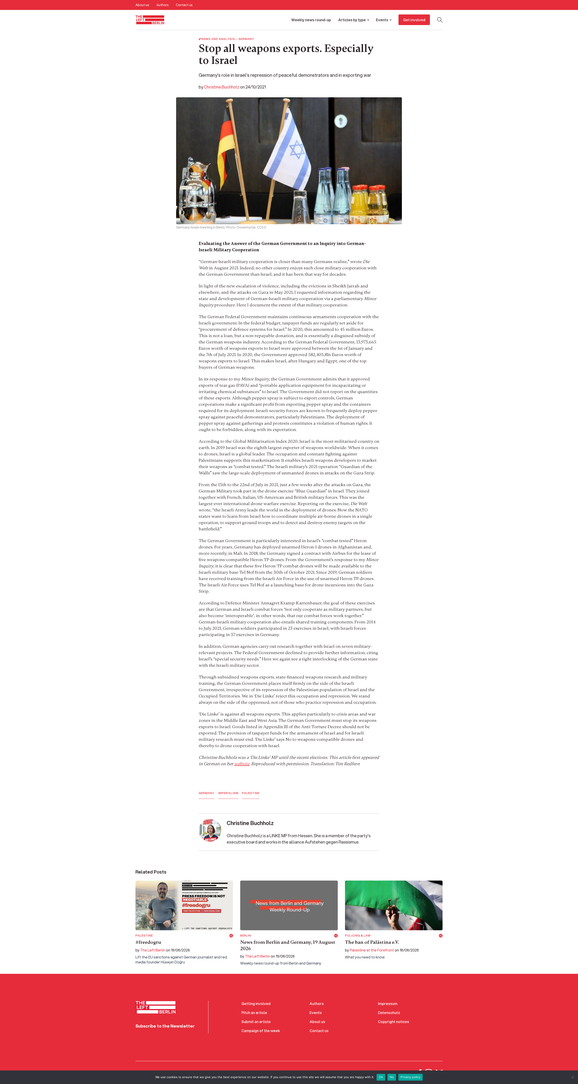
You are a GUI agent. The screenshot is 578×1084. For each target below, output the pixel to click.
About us (142, 5)
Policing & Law (358, 935)
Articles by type (352, 19)
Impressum (387, 1003)
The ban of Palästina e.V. (372, 942)
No (392, 1077)
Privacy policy (410, 1077)
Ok (381, 1077)
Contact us (184, 5)
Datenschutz (389, 1012)
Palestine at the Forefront (372, 950)
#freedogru (148, 942)
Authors (162, 5)
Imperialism (228, 793)
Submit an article (256, 1021)
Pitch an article (254, 1012)
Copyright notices (393, 1021)
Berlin (245, 935)
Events (382, 19)
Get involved (414, 19)
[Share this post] (231, 935)
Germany (246, 39)
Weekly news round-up (311, 19)
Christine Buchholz (221, 87)
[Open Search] (440, 20)
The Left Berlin (152, 950)
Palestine (250, 793)
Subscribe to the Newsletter (165, 1026)
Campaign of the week (260, 1030)
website (241, 764)
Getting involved (255, 1003)
